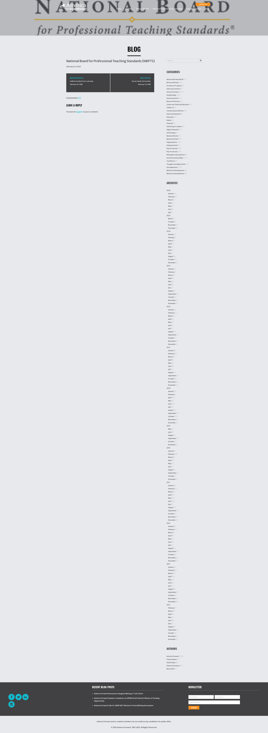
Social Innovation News (175, 158)
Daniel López (171, 663)
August (170, 256)
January (171, 194)
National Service (172, 136)
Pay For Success (172, 148)
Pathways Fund (172, 145)
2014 (168, 605)
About (118, 9)
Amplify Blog (171, 95)
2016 (168, 523)
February (171, 197)
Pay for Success (172, 152)
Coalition (128, 9)
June (169, 209)
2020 (169, 388)
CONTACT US (203, 4)
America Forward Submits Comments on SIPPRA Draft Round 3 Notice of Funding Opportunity (126, 699)
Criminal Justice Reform (175, 111)
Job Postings (171, 133)
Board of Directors (173, 101)
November (172, 225)
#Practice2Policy (173, 83)
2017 (168, 482)
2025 (168, 215)
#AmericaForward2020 (175, 79)
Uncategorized (172, 167)
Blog (207, 9)
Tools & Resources (193, 9)
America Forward (173, 92)
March (170, 200)
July (169, 212)
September (172, 294)
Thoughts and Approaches (176, 164)
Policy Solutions (142, 9)
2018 (168, 448)
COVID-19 (170, 108)
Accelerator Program (174, 86)
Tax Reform (171, 161)
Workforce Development (175, 170)
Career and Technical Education (178, 104)
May (169, 206)
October (171, 222)
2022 (168, 307)
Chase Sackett (172, 659)
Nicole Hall (170, 669)
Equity (169, 120)
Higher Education (173, 130)
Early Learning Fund (173, 114)
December (171, 228)
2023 (168, 266)
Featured (170, 123)
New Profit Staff (172, 139)
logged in (79, 112)
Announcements (172, 98)
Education (170, 117)
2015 (168, 564)
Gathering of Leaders (174, 126)
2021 (168, 347)
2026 (168, 190)
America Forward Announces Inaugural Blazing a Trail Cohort (118, 693)
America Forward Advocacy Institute (167, 9)
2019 (168, 426)
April (169, 203)
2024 (169, 231)
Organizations (172, 142)
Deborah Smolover (173, 666)
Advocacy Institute (173, 89)
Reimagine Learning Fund (176, 155)
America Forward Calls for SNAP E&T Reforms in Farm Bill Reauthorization (123, 705)
